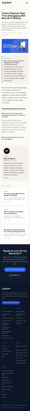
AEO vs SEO (19, 358)
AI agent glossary (6, 389)
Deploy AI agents (20, 311)
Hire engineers (15, 275)
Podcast (4, 397)
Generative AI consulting (5, 324)
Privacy (3, 407)
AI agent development (7, 311)
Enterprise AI (19, 318)
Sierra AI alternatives (21, 363)
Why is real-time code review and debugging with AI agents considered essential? (13, 115)
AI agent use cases (7, 380)
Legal (3, 356)
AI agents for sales (21, 320)
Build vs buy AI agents (7, 386)
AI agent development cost (7, 374)
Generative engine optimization (6, 332)
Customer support (6, 351)
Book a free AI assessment (15, 269)
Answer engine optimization (6, 328)
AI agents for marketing (8, 338)
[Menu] (26, 3)
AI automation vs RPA (21, 352)
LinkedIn (6, 177)
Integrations (19, 323)
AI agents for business (7, 371)
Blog (3, 392)
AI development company (6, 314)
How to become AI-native (7, 383)
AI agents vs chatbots (21, 350)
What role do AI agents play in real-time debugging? (13, 138)
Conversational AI (6, 320)
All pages (4, 394)
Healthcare (4, 348)
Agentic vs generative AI (21, 346)
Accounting (5, 353)
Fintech (4, 346)
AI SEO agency (6, 335)
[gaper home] (7, 2)
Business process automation (20, 314)
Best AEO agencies (21, 360)
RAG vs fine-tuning (21, 355)
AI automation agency (7, 318)
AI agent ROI (5, 377)
